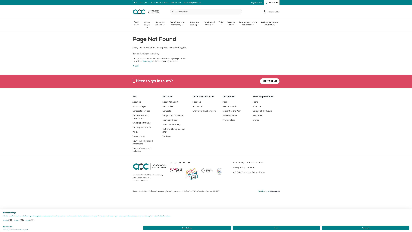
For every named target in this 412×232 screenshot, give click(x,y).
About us (136, 23)
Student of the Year (232, 111)
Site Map (251, 167)
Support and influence (173, 115)
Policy (221, 22)
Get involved (168, 106)
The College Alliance (192, 2)
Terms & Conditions (255, 162)
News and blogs (170, 120)
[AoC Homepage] (146, 11)
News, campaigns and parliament (248, 23)
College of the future (262, 111)
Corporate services (159, 23)
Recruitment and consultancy (177, 23)
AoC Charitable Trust (159, 2)
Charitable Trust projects (204, 111)
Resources (257, 115)
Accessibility (238, 162)
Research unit (231, 23)
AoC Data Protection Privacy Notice (249, 172)
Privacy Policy (239, 167)
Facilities (167, 136)
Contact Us (270, 81)
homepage (147, 61)
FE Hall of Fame (230, 115)
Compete (167, 111)
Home (255, 102)
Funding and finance (209, 23)
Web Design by (264, 191)
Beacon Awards (230, 106)
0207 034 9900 (141, 180)
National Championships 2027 (174, 130)
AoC (135, 2)
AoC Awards (176, 2)
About (225, 102)
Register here (256, 2)
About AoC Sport (170, 102)
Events (256, 120)
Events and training (194, 23)
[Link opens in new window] (171, 162)
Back (137, 66)
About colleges (146, 23)
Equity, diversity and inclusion (269, 23)
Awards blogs (229, 120)
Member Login (273, 12)
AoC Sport (144, 2)
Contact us (273, 2)
